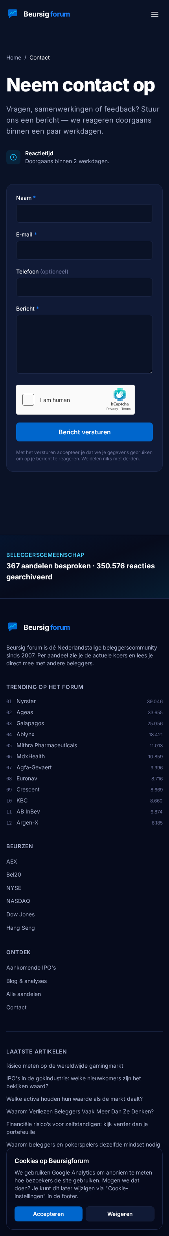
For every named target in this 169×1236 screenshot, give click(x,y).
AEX (11, 861)
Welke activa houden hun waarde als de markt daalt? (74, 1098)
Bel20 (13, 874)
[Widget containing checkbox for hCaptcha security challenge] (75, 400)
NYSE (13, 887)
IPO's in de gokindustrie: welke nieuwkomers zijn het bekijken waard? (73, 1082)
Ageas (25, 712)
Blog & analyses (26, 980)
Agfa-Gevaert (34, 767)
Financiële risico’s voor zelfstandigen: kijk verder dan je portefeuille (77, 1128)
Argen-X (28, 822)
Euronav (27, 778)
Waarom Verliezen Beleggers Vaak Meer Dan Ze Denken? (80, 1111)
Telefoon (42, 271)
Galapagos (30, 723)
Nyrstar (26, 701)
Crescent (28, 789)
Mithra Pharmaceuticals (47, 745)
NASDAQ (18, 900)
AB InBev (28, 811)
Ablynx (26, 734)
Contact (16, 1007)
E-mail (26, 234)
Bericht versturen (85, 432)
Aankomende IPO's (31, 967)
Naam (26, 197)
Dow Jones (20, 914)
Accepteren (48, 1213)
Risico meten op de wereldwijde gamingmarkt (64, 1065)
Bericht (27, 308)
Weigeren (120, 1213)
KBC (22, 800)
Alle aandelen (23, 993)
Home (13, 57)
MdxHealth (31, 756)
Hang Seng (20, 927)
